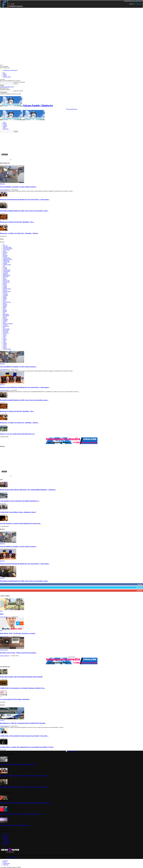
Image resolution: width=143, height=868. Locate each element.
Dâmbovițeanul (6, 275)
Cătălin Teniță (6, 262)
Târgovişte (5, 331)
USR (4, 337)
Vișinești (5, 343)
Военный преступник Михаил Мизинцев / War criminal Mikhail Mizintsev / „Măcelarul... (28, 489)
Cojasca (5, 267)
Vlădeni (5, 345)
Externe (5, 283)
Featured (5, 286)
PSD (4, 312)
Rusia (4, 322)
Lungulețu (5, 294)
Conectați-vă (139, 587)
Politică (4, 306)
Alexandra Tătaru (7, 247)
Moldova (5, 298)
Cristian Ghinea (6, 270)
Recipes (5, 318)
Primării (5, 311)
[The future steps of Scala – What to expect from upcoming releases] (12, 648)
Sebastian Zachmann (8, 323)
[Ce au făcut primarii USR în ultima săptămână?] (3, 696)
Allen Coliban (6, 249)
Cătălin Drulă (6, 260)
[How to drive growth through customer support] (3, 822)
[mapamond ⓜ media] (71, 109)
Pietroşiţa (5, 304)
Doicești (5, 279)
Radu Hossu (6, 314)
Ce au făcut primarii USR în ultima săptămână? (14, 699)
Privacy (5, 862)
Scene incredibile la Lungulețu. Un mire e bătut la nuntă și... (18, 187)
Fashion (5, 123)
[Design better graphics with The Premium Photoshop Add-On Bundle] (3, 674)
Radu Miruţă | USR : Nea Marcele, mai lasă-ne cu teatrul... (18, 633)
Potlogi (4, 307)
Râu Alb (5, 316)
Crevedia (5, 268)
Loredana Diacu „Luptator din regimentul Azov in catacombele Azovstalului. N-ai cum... (27, 747)
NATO (4, 299)
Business (5, 256)
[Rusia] (12, 609)
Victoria (5, 339)
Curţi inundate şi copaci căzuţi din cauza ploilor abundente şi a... (20, 501)
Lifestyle (5, 126)
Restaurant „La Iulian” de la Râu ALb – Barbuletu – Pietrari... (19, 233)
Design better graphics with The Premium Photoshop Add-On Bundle (21, 676)
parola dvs (16, 83)
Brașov (4, 254)
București (5, 255)
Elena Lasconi (6, 282)
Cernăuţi (5, 263)
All (3, 244)
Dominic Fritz (6, 280)
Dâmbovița (5, 274)
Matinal (5, 296)
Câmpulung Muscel (7, 259)
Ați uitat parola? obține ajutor (7, 86)
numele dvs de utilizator (19, 82)
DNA (4, 278)
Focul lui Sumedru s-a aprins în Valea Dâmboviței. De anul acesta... (20, 523)
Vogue (4, 346)
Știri (4, 327)
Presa (4, 308)
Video (4, 127)
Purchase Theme (7, 76)
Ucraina (5, 335)
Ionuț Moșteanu (7, 291)
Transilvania (6, 333)
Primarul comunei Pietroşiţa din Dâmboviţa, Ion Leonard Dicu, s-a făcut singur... (25, 199)
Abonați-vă (139, 590)
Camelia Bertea (6, 258)
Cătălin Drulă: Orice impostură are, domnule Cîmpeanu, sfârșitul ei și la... (22, 688)
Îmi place (140, 584)
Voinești (5, 347)
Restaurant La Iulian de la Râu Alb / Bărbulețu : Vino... (17, 222)
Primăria (5, 310)
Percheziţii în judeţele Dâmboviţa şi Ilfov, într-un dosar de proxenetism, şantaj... (24, 210)
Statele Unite (6, 326)
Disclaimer (5, 860)
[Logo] (11, 119)
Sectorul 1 (5, 325)
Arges (4, 251)
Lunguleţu (5, 295)
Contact (5, 75)
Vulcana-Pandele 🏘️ (6, 159)
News (4, 122)
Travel (4, 334)
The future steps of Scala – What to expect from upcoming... (18, 652)
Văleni (4, 338)
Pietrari (4, 303)
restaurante (5, 319)
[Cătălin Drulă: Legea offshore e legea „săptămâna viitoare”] (3, 509)
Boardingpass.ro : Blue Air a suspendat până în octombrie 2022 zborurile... (23, 723)
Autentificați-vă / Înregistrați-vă (10, 70)
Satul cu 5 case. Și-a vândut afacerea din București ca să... (17, 434)
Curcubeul (5, 272)
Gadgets (5, 124)
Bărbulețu (4, 154)
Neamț (4, 300)
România (5, 320)
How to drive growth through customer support (14, 825)
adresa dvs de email (18, 90)
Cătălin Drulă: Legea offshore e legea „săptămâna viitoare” (18, 512)
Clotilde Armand (7, 264)
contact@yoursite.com (12, 857)
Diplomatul (5, 276)
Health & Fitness (7, 288)
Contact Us (5, 864)
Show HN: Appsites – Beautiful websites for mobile (16, 474)
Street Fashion (6, 329)
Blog (4, 72)
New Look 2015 (7, 302)
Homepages (6, 128)
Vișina (4, 342)
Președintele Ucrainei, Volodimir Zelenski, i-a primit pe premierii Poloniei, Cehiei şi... (25, 802)
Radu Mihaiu (6, 315)
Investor (5, 290)
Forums (5, 74)
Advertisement (6, 863)
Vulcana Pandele (7, 349)
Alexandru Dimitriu (7, 248)
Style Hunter (6, 330)
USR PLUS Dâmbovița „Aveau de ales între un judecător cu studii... (21, 814)
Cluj (4, 266)
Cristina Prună (6, 271)
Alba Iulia (5, 245)
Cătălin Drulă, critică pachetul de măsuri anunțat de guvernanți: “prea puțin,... (24, 736)
